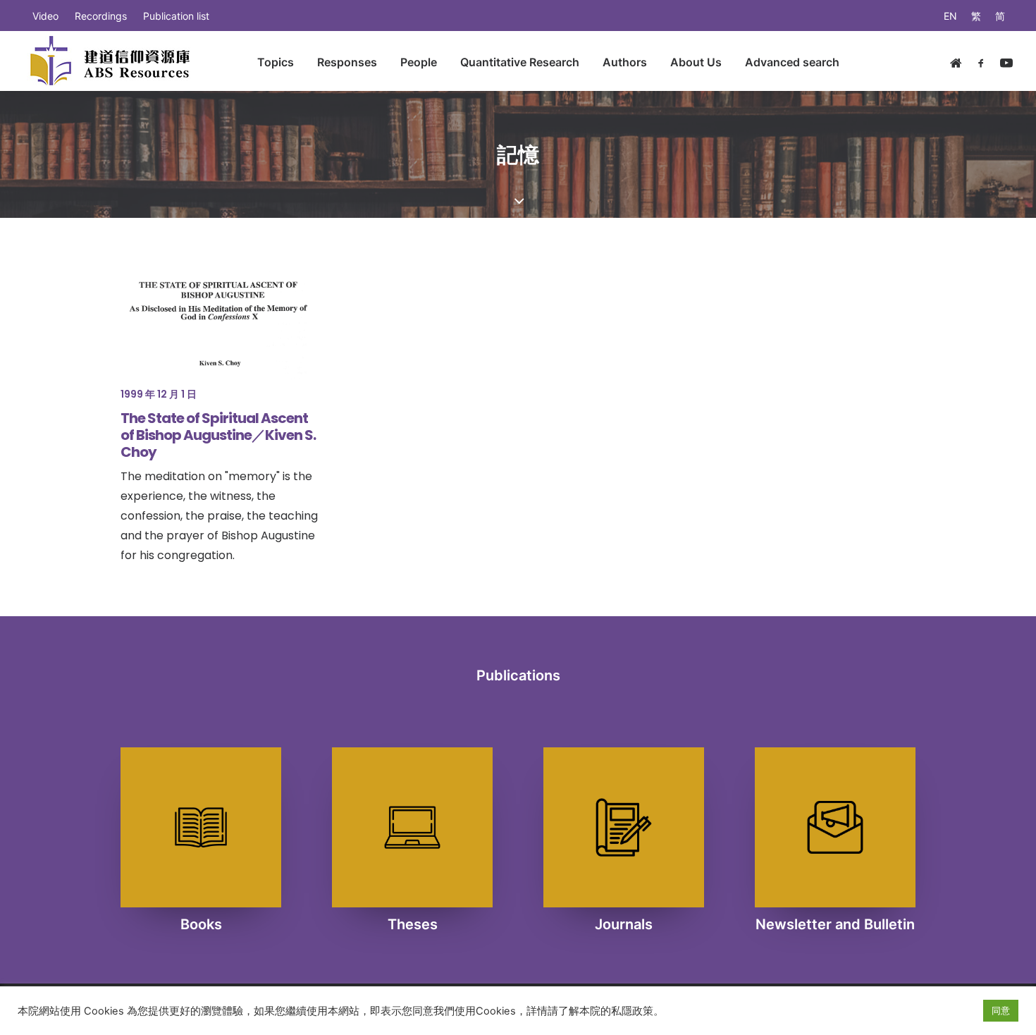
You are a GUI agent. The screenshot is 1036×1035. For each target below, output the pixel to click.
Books (201, 924)
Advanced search (792, 62)
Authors (625, 62)
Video (45, 16)
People (418, 62)
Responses (347, 62)
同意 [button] (1001, 1010)
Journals (624, 924)
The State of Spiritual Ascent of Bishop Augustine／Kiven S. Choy (218, 435)
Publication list (176, 16)
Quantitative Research (519, 62)
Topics (275, 62)
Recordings (101, 16)
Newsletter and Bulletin (835, 924)
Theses (413, 924)
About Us (696, 62)
